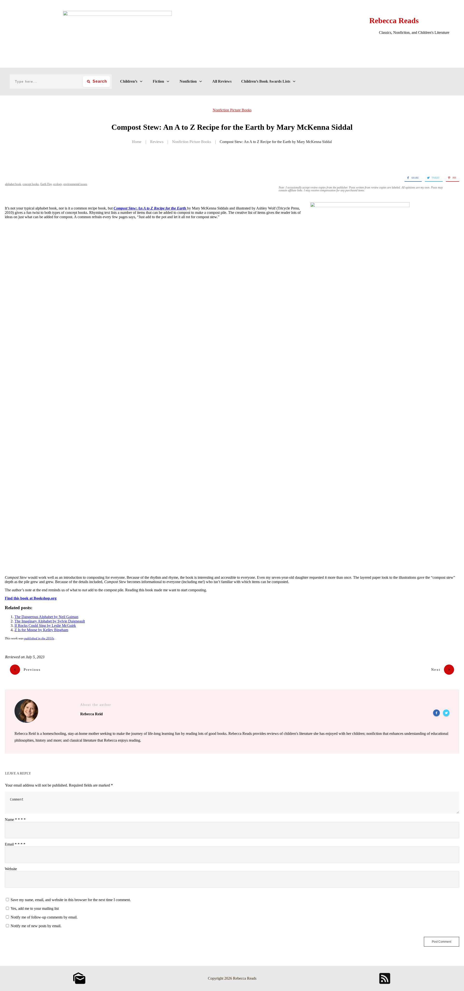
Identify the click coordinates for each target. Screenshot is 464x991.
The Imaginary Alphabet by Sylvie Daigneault (49, 621)
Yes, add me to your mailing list (34, 908)
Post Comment (441, 941)
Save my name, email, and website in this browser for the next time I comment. (71, 900)
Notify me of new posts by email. (36, 926)
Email (15, 844)
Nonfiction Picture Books (232, 110)
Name (15, 819)
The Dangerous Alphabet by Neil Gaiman (46, 617)
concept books (30, 184)
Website (11, 869)
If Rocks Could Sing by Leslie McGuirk (45, 625)
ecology (57, 184)
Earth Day (46, 184)
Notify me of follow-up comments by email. (44, 917)
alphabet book (13, 184)
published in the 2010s (39, 638)
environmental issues (75, 184)
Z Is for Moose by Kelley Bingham (41, 630)
